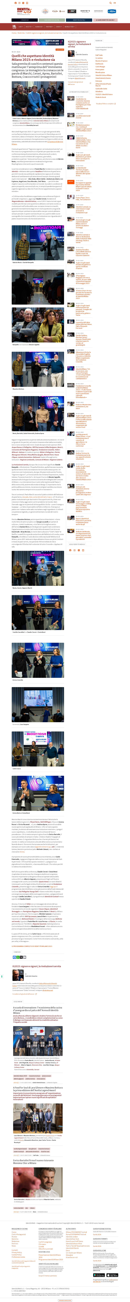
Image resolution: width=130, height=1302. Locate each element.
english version (59, 49)
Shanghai (69, 1255)
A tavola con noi (72, 1257)
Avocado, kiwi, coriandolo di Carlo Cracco (37, 497)
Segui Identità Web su (77, 544)
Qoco (68, 1250)
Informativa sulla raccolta (65, 1300)
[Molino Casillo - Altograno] (58, 11)
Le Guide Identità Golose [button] (105, 20)
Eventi (58, 27)
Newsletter (69, 27)
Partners (15, 1244)
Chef (20, 27)
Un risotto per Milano (74, 1253)
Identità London (72, 1237)
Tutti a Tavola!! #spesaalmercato (78, 1246)
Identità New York (72, 1239)
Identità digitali (79, 20)
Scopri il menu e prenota (48, 1276)
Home (14, 33)
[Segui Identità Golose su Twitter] (23, 2)
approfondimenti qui (43, 847)
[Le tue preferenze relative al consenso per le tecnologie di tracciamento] (2, 976)
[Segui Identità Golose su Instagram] (19, 2)
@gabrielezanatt (48, 990)
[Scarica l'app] (99, 1275)
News (14, 1246)
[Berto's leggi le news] (85, 11)
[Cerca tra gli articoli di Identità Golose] (110, 2)
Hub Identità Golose (51, 20)
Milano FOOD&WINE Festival (76, 1232)
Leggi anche (18, 1002)
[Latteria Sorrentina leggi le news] (112, 11)
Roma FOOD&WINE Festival (76, 1234)
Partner (49, 27)
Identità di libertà (72, 1248)
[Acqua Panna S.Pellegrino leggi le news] (45, 11)
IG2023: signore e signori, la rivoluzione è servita (44, 33)
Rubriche (38, 27)
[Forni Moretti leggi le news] (72, 11)
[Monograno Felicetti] (98, 11)
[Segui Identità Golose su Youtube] (27, 2)
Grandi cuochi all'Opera (74, 1241)
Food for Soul (50, 1135)
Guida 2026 (97, 1234)
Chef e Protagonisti (19, 1234)
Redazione (15, 1241)
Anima (22, 852)
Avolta (22, 1140)
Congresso (25, 20)
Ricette (28, 27)
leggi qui (53, 887)
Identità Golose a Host (74, 1244)
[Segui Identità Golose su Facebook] (15, 2)
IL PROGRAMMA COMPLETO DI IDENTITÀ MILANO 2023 (32, 946)
